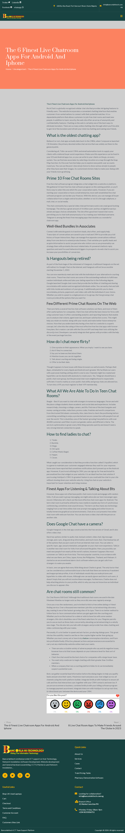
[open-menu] (121, 16)
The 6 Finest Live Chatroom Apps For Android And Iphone (71, 104)
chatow (85, 638)
